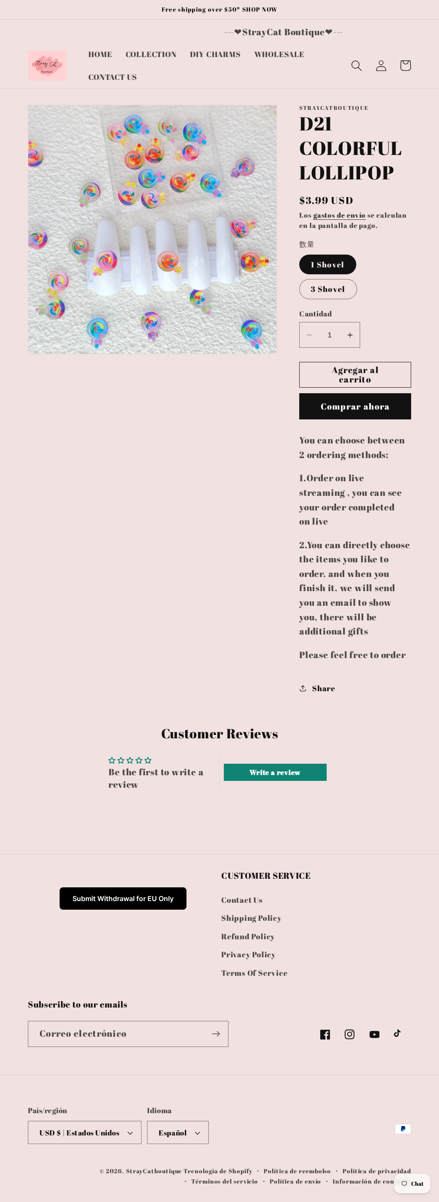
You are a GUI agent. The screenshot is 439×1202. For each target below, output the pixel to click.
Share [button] (323, 688)
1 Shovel (327, 264)
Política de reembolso (297, 1171)
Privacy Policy (248, 954)
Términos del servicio (224, 1181)
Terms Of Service (254, 973)
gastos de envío (339, 215)
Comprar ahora (355, 406)
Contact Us (242, 900)
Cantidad (315, 314)
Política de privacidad (377, 1171)
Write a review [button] (275, 772)
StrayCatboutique (154, 1171)
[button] (356, 65)
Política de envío (295, 1181)
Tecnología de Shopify (217, 1171)
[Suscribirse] (216, 1034)
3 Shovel (328, 289)
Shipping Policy (251, 918)
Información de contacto (372, 1181)
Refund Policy (248, 936)
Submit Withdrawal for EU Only (123, 898)
